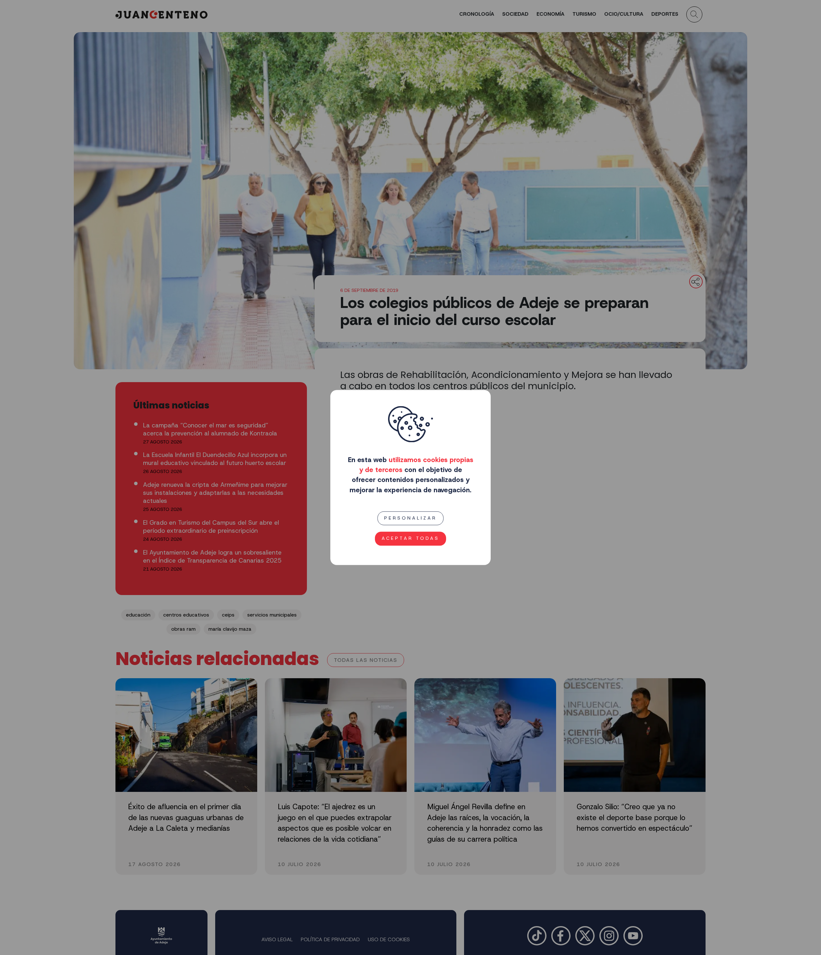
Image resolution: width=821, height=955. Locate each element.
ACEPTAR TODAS (410, 538)
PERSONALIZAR (410, 518)
